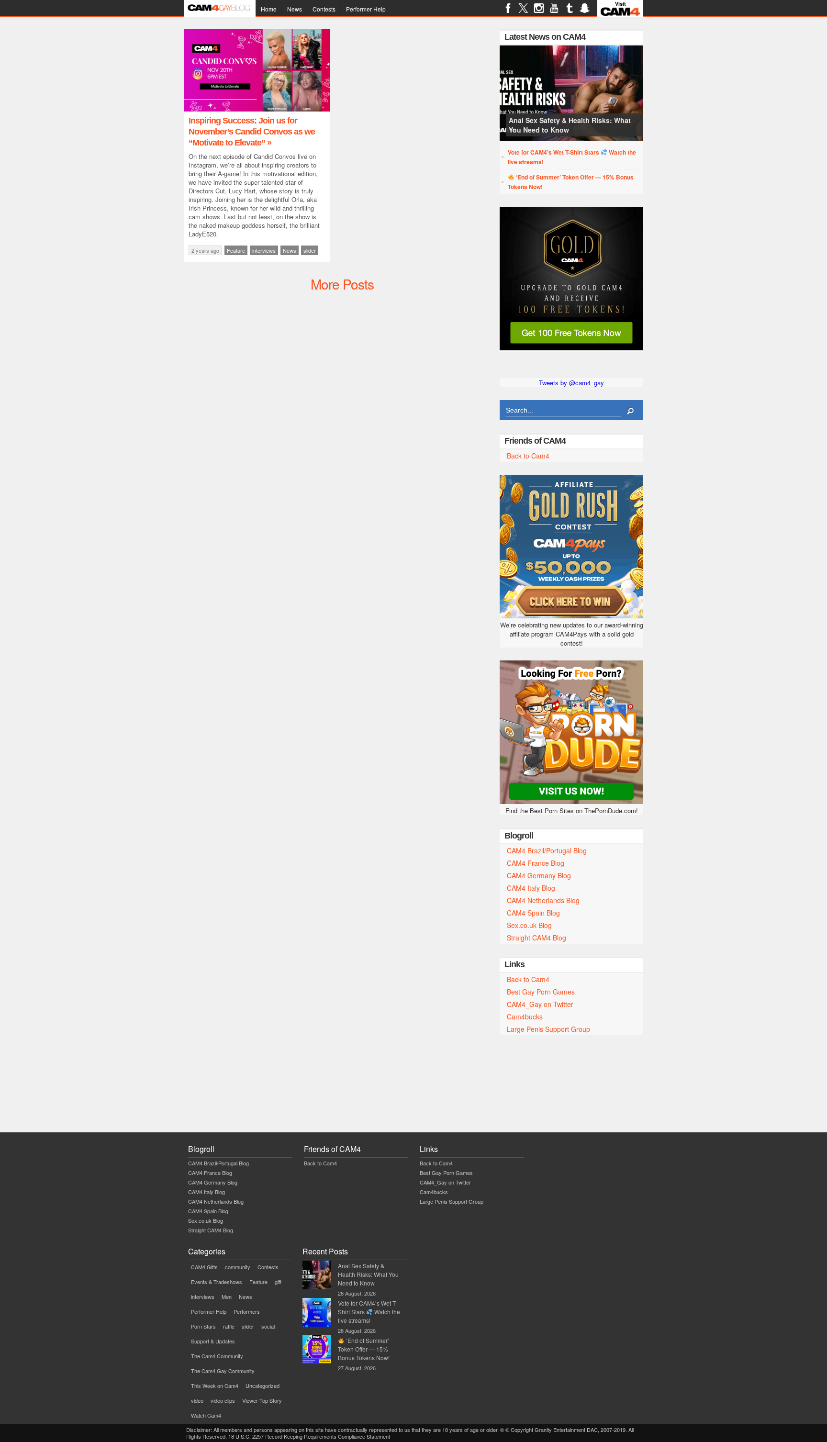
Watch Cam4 (206, 1415)
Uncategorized (262, 1385)
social (268, 1326)
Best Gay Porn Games (541, 991)
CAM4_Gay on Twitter (540, 1004)
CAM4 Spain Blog (533, 912)
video (197, 1400)
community (237, 1267)
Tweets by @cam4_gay (571, 382)
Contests (324, 9)
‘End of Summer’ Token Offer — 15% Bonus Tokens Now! (571, 182)
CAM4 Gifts (204, 1267)
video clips (223, 1400)
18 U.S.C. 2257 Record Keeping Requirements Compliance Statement (309, 1436)
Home (269, 9)
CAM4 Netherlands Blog (543, 900)
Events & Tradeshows (216, 1282)
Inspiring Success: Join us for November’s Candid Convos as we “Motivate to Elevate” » (252, 131)
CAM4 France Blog (535, 863)
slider (309, 250)
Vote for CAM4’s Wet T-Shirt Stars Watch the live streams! (572, 157)
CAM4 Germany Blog (539, 875)
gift (278, 1282)
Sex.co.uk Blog (529, 925)
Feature (236, 250)
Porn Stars (203, 1326)
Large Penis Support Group (548, 1029)
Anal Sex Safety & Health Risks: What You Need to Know (570, 124)
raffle (229, 1326)
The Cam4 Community (217, 1356)
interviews (264, 250)
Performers (247, 1311)
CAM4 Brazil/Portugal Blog (547, 850)
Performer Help (366, 9)
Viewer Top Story (262, 1400)
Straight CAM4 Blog (536, 937)
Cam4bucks (525, 1016)
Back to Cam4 (528, 455)
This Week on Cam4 (214, 1385)
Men (227, 1296)
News (294, 9)
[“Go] (571, 347)
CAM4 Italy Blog (531, 888)
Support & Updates (213, 1341)
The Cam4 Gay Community (223, 1371)
